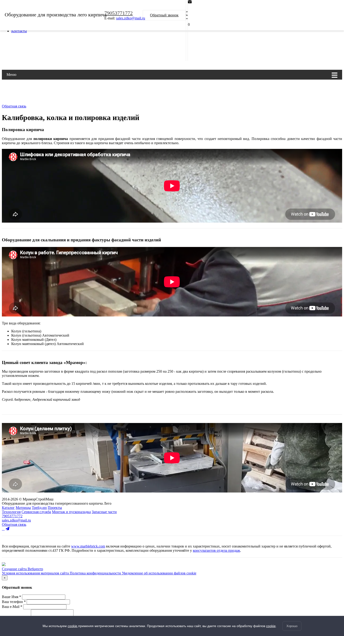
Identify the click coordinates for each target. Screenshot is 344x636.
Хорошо (291, 626)
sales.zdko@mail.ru (130, 18)
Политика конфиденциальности (96, 573)
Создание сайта (15, 569)
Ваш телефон (14, 602)
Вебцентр (35, 569)
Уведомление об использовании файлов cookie (159, 573)
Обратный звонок (164, 15)
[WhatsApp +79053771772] (3, 529)
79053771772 (118, 13)
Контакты (19, 31)
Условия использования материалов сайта (36, 573)
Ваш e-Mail (12, 607)
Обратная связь (14, 106)
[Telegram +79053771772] (7, 529)
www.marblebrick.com (88, 546)
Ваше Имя (11, 597)
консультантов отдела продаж (216, 550)
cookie (72, 626)
